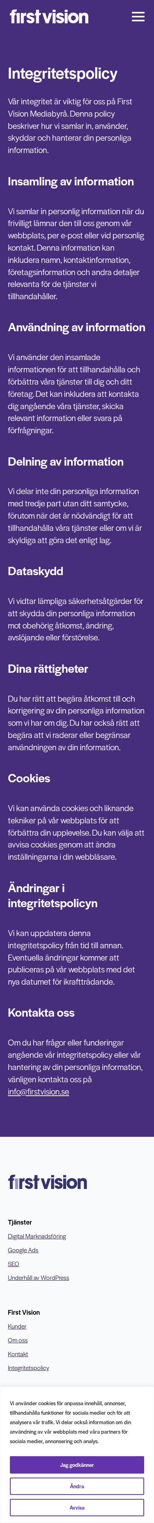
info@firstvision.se (38, 1091)
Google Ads (23, 1250)
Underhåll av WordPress (38, 1277)
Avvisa (77, 1507)
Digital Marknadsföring (37, 1236)
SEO (13, 1263)
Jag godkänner (77, 1464)
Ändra (77, 1486)
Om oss (18, 1340)
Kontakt (18, 1353)
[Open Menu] (138, 16)
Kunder (17, 1326)
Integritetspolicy (28, 1367)
